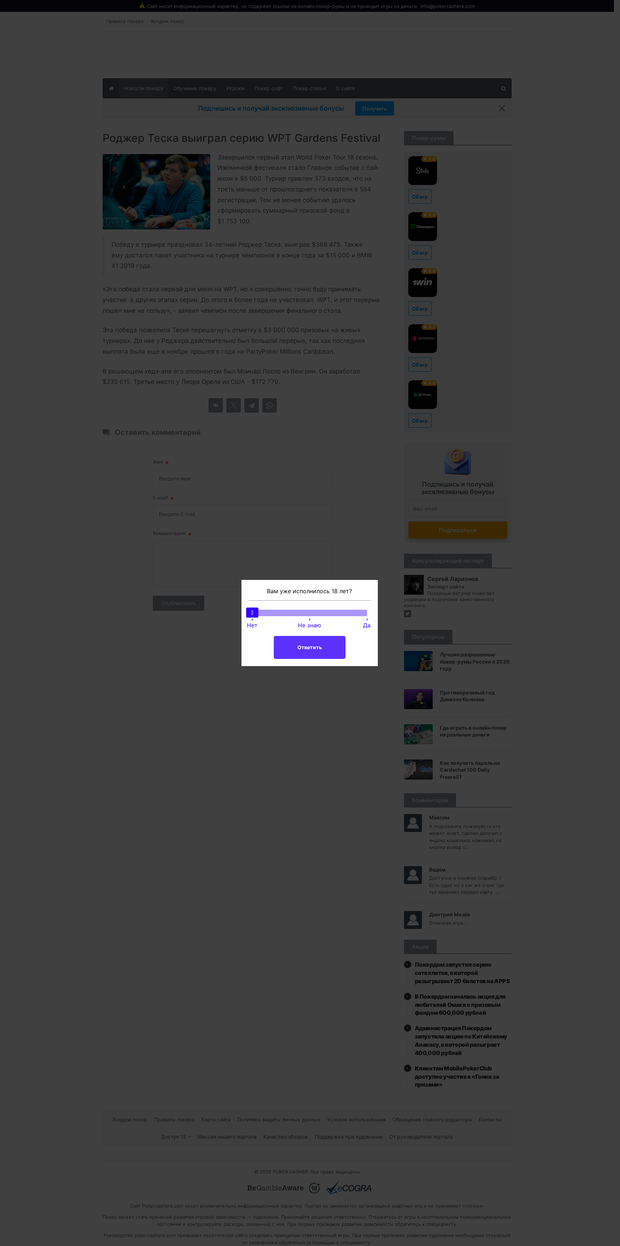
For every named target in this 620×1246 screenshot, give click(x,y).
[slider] (252, 613)
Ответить (309, 647)
